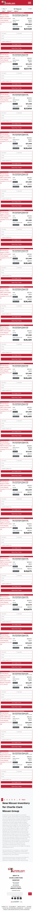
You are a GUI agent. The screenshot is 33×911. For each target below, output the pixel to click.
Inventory (15, 880)
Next (23, 800)
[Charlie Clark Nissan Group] (8, 2)
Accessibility (12, 906)
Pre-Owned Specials (16, 886)
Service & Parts (16, 888)
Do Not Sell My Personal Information (13, 908)
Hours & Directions (16, 878)
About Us (16, 875)
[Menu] (29, 3)
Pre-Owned (16, 883)
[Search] (30, 893)
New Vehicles (16, 882)
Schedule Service (16, 890)
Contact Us (4, 906)
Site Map (29, 906)
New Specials (16, 885)
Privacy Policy (21, 906)
